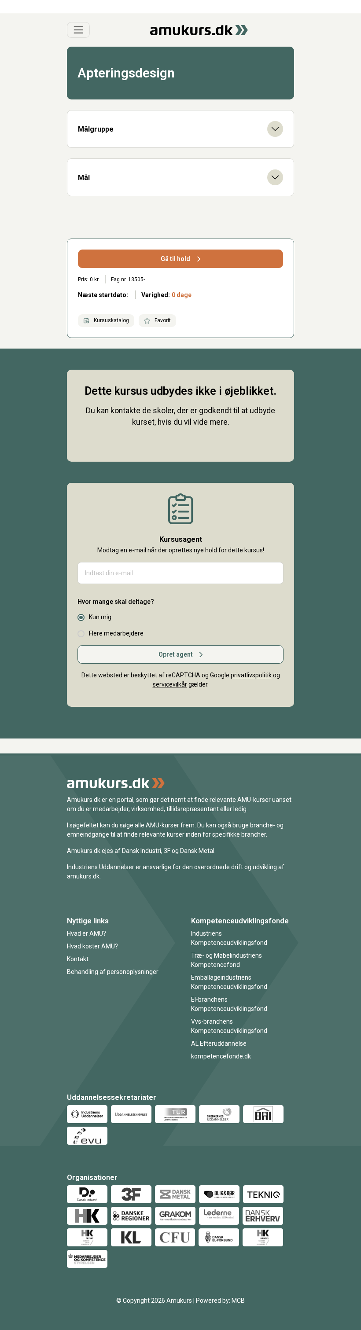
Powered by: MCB (220, 1300)
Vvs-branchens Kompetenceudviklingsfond (229, 1026)
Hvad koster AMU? (92, 946)
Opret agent (175, 654)
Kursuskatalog (110, 320)
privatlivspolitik (251, 675)
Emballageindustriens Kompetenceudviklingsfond (229, 982)
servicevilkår (170, 684)
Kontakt (77, 959)
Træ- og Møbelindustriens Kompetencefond (226, 960)
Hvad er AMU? (86, 933)
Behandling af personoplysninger (112, 971)
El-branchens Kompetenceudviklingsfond (229, 1004)
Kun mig (100, 617)
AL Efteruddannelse (219, 1043)
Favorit (162, 320)
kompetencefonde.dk (221, 1056)
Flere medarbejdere (116, 633)
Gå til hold (175, 258)
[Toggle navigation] (78, 30)
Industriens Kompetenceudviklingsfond (229, 938)
